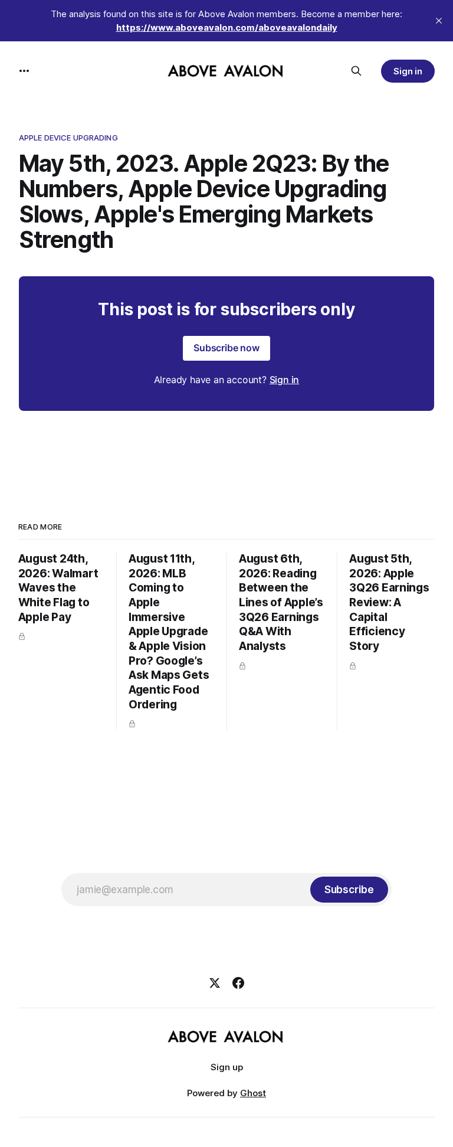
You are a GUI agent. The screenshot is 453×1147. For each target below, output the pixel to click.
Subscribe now (226, 348)
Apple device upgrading (68, 137)
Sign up (227, 1067)
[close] (438, 20)
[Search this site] (356, 70)
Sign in (408, 71)
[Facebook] (238, 983)
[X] (215, 983)
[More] (24, 70)
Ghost (253, 1093)
